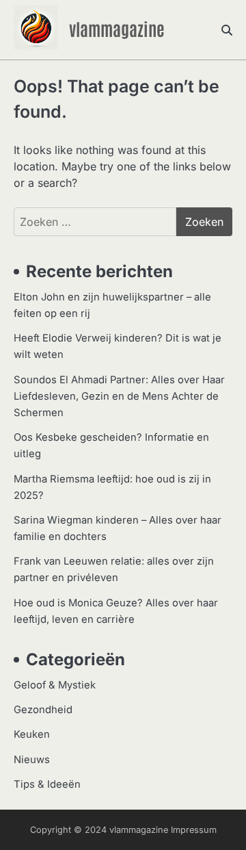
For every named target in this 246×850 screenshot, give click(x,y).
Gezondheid (43, 710)
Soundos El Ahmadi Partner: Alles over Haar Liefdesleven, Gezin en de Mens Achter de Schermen (119, 396)
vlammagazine (117, 28)
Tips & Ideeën (47, 784)
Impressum (194, 830)
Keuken (32, 734)
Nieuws (32, 760)
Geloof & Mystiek (55, 685)
